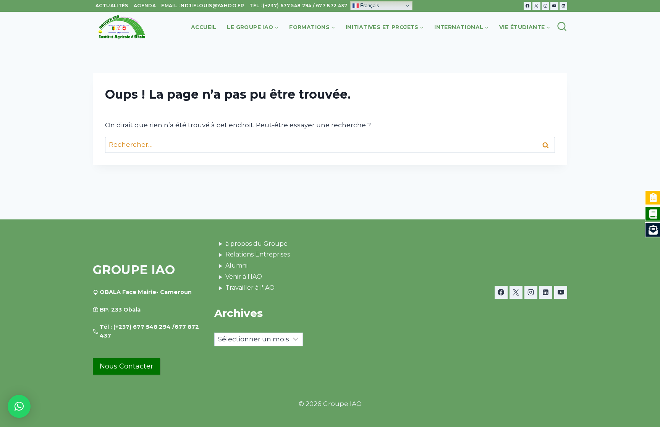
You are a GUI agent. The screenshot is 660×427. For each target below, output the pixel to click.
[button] (19, 406)
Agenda (145, 5)
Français (369, 5)
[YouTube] (554, 6)
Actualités (111, 5)
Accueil (204, 27)
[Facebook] (527, 6)
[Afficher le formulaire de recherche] (561, 27)
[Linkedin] (563, 6)
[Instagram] (545, 6)
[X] (536, 6)
